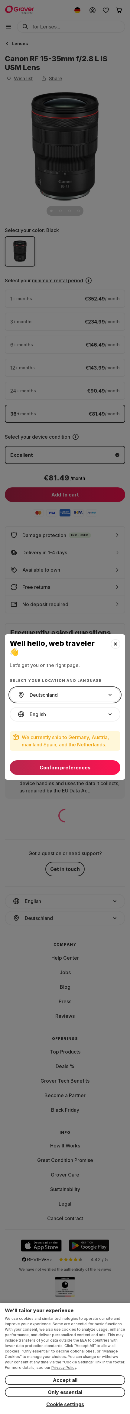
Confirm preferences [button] (65, 768)
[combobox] (65, 695)
